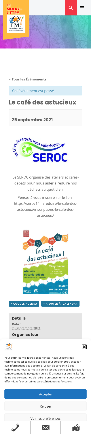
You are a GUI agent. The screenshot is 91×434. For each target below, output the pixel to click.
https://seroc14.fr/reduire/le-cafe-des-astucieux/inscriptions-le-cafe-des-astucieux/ (45, 209)
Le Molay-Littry (14, 9)
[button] (84, 347)
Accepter (45, 394)
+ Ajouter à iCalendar (60, 303)
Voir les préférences (45, 418)
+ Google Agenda (24, 303)
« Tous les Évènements (27, 79)
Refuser (45, 406)
